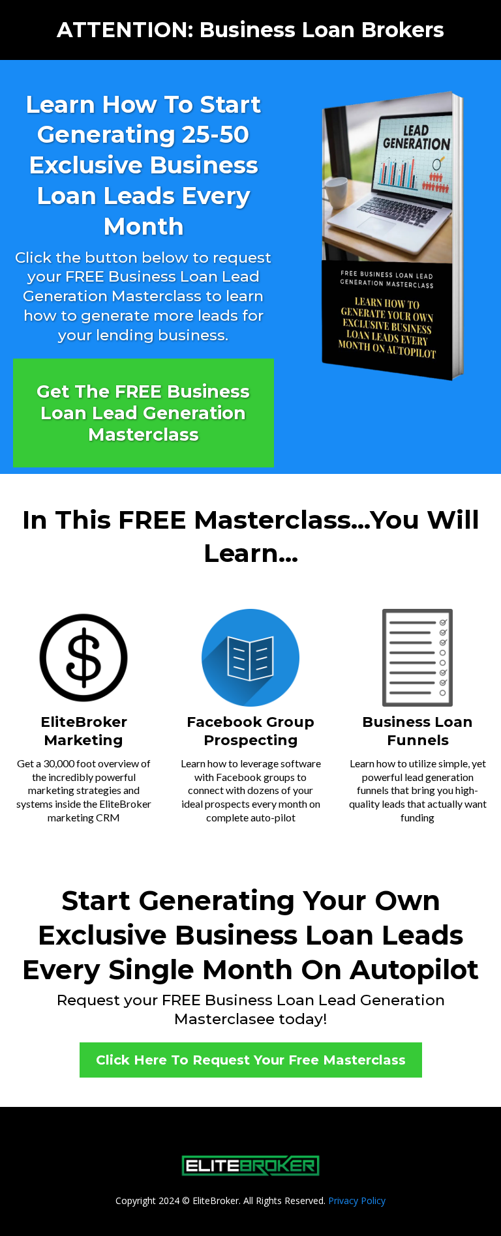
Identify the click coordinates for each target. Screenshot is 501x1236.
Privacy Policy (357, 1200)
